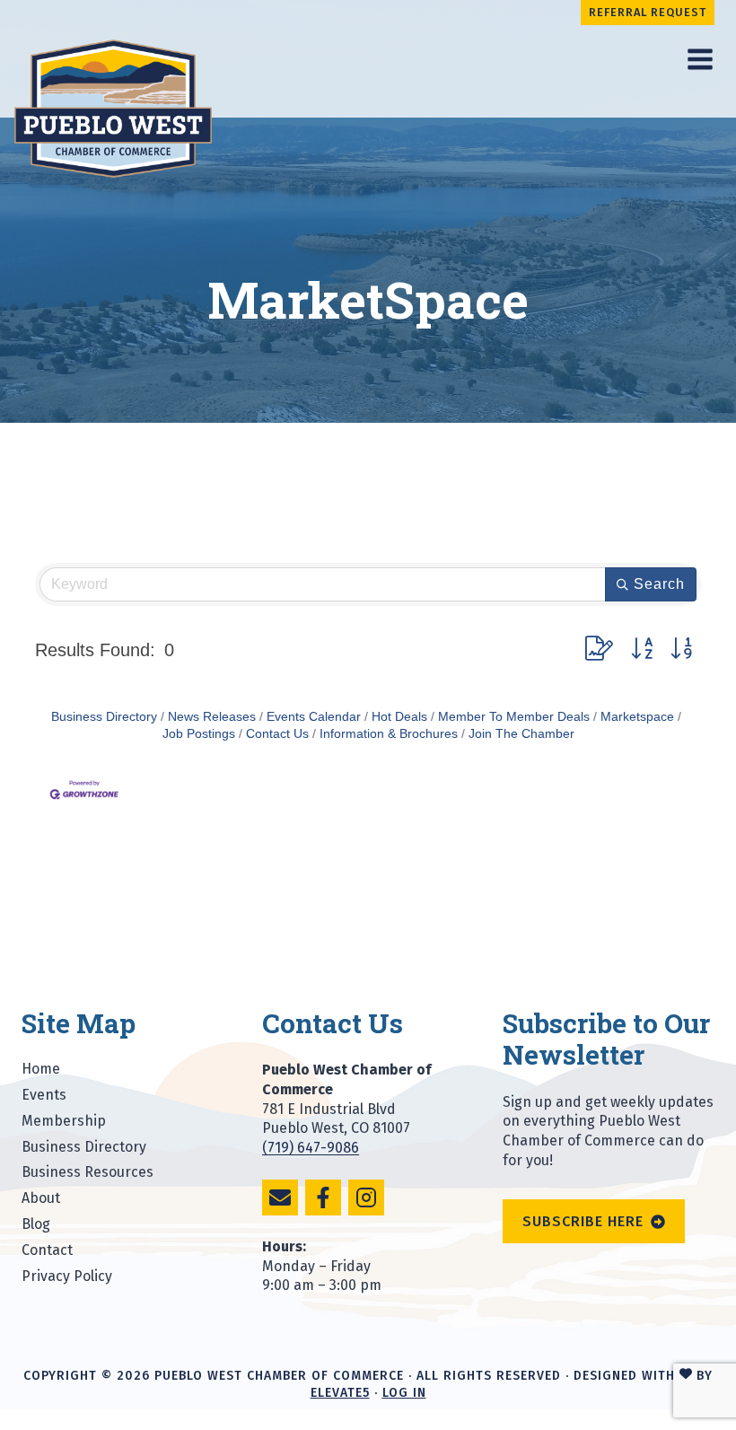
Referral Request (647, 12)
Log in (404, 1392)
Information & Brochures (389, 734)
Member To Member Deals (514, 717)
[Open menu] (700, 58)
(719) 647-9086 (310, 1147)
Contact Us (277, 734)
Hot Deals (399, 717)
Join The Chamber (521, 734)
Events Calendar (314, 717)
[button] (599, 649)
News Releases (212, 717)
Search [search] (659, 584)
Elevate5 (340, 1392)
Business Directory (104, 717)
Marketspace (637, 717)
